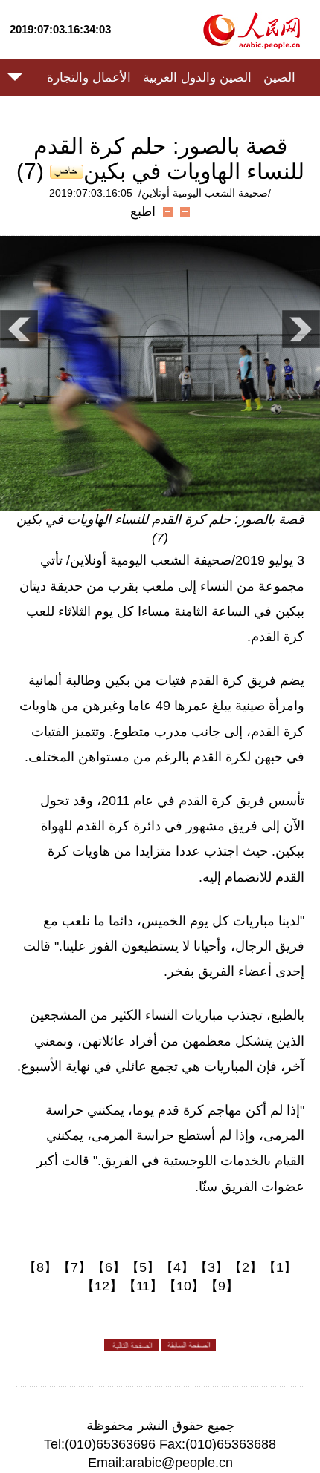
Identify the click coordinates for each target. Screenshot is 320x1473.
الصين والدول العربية (197, 77)
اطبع (143, 211)
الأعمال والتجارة (89, 77)
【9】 (222, 1286)
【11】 (143, 1286)
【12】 (102, 1286)
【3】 (211, 1267)
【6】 (109, 1267)
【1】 (280, 1267)
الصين (279, 77)
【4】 (177, 1267)
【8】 (40, 1267)
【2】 (245, 1267)
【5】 (143, 1267)
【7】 (74, 1267)
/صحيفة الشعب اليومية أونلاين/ (204, 193)
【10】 (184, 1286)
